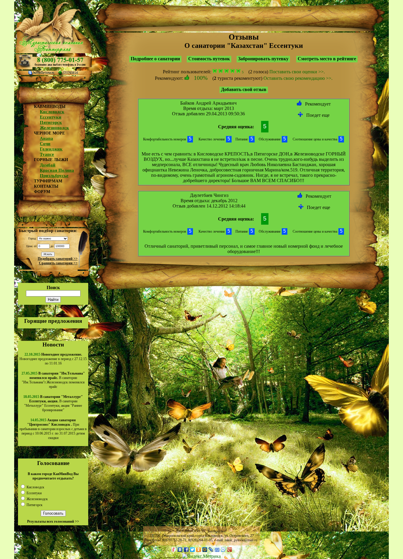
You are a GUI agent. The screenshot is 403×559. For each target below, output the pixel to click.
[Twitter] (192, 549)
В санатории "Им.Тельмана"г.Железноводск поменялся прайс (53, 380)
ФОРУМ (42, 191)
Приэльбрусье (54, 175)
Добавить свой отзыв (243, 89)
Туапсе (47, 154)
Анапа (46, 138)
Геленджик (51, 149)
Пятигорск (51, 122)
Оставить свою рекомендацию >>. (297, 78)
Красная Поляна (57, 170)
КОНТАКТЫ (46, 186)
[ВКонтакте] (180, 549)
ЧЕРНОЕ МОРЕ (49, 133)
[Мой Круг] (223, 549)
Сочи (45, 143)
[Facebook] (186, 549)
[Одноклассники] (199, 549)
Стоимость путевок (209, 58)
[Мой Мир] (205, 549)
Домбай (47, 165)
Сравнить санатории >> (58, 263)
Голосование (53, 463)
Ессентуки (50, 117)
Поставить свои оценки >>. (297, 71)
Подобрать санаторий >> (58, 259)
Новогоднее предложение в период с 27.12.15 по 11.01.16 (53, 358)
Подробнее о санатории (155, 58)
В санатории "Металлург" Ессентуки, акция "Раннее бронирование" (53, 403)
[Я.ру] (174, 549)
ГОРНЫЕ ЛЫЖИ (51, 160)
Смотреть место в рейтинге (327, 58)
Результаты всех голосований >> (53, 521)
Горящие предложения (53, 321)
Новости (53, 344)
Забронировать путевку (263, 58)
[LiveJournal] (211, 549)
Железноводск (54, 127)
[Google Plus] (230, 549)
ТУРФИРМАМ (48, 181)
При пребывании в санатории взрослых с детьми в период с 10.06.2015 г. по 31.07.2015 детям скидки (53, 429)
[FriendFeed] (217, 549)
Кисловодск (52, 111)
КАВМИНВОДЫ (49, 106)
